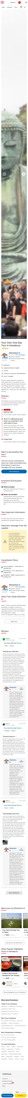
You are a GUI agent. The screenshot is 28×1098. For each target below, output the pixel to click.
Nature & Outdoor (14, 1023)
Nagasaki (4, 1051)
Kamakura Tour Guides (15, 1006)
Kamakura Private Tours (8, 1009)
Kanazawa (10, 1049)
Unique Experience (20, 1025)
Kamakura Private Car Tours (9, 1011)
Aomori (17, 1059)
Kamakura (9, 7)
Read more (14, 621)
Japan (3, 7)
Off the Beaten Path (7, 1025)
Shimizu (11, 1059)
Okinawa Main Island (15, 1054)
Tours (15, 7)
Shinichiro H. (15, 353)
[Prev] (4, 174)
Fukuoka (17, 1049)
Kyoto (8, 1046)
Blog (3, 1086)
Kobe (22, 1059)
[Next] (24, 174)
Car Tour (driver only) (7, 1035)
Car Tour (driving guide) (8, 1040)
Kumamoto (11, 1051)
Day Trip (19, 1020)
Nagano (16, 1056)
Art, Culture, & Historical (8, 1020)
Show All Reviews (14, 893)
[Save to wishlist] (21, 7)
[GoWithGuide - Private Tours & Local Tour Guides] (4, 356)
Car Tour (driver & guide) (8, 1037)
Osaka (13, 1046)
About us (5, 1078)
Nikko (3, 1056)
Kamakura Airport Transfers (9, 1014)
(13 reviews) (21, 688)
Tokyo (3, 1046)
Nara (17, 1051)
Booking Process (7, 1081)
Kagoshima (9, 1056)
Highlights (4, 1023)
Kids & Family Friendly (7, 1028)
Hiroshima (20, 1046)
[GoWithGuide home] (2, 2)
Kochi (22, 1056)
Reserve (20, 1095)
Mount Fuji (4, 1054)
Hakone (3, 1049)
